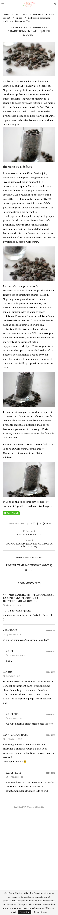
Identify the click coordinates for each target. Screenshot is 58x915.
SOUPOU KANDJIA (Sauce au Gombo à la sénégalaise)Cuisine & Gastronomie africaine (27, 598)
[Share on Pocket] (47, 523)
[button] (5, 567)
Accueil (6, 14)
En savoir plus (40, 912)
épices (19, 18)
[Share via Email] (50, 523)
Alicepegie (13, 714)
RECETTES (21, 14)
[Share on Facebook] (37, 523)
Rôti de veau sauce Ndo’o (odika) (29, 565)
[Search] (55, 4)
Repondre (50, 595)
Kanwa (36, 303)
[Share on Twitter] (40, 523)
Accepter (24, 912)
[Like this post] (34, 523)
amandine (10, 630)
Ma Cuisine (38, 14)
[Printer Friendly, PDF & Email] (11, 513)
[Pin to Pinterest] (44, 523)
